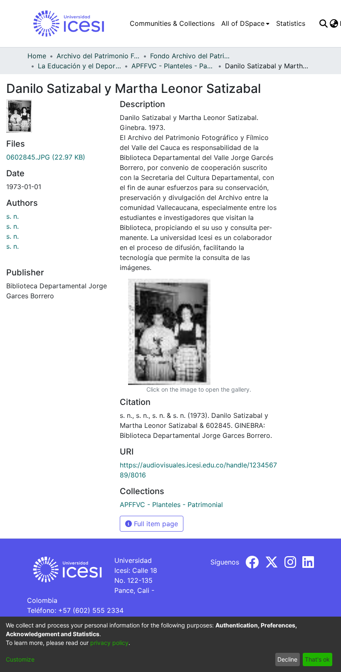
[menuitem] (245, 23)
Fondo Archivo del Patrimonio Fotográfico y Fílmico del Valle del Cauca (191, 56)
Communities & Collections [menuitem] (172, 23)
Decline (287, 659)
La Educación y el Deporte (79, 66)
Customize (20, 659)
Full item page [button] (155, 524)
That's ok (317, 659)
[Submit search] (323, 23)
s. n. (12, 216)
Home (36, 56)
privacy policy (109, 642)
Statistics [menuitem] (290, 23)
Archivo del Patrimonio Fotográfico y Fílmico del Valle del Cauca (98, 56)
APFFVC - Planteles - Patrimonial (173, 66)
